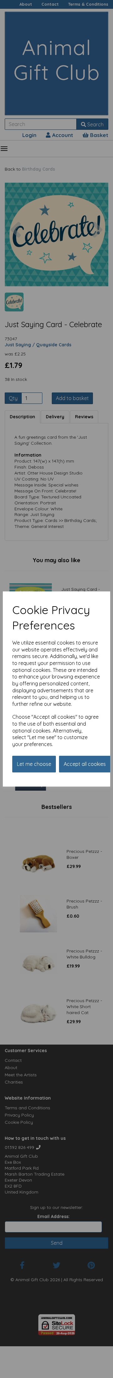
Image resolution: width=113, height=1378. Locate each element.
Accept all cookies (85, 764)
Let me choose (34, 764)
